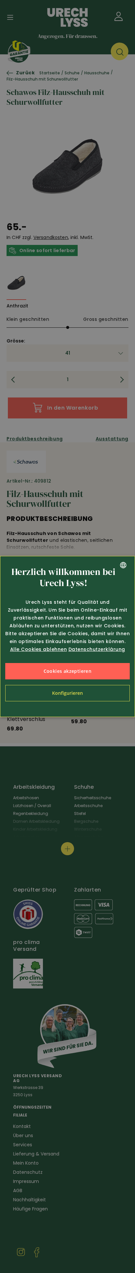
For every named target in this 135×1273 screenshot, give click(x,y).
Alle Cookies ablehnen (38, 649)
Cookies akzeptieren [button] (68, 671)
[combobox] (123, 565)
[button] (67, 693)
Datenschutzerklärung (96, 649)
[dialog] (67, 636)
